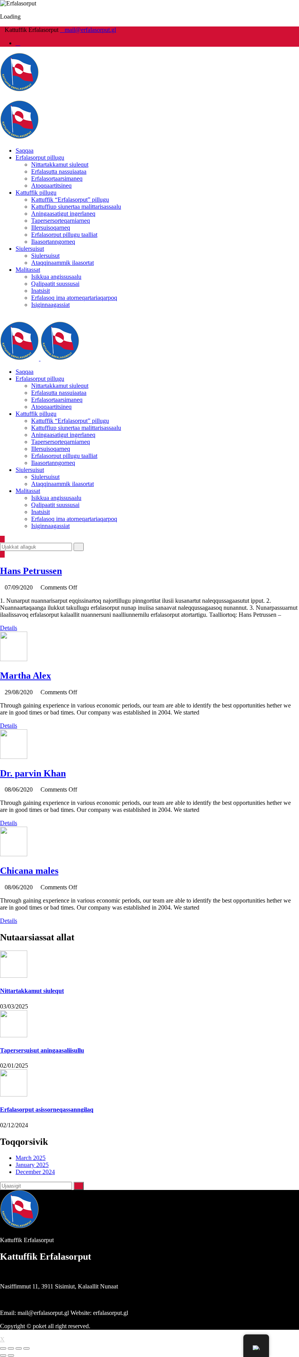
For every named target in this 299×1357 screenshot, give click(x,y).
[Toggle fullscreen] (19, 1348)
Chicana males (29, 871)
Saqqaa (24, 150)
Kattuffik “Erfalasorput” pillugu (70, 199)
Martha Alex (25, 676)
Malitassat (28, 269)
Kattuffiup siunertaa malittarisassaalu (76, 206)
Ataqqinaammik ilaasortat (62, 262)
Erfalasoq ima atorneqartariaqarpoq (74, 297)
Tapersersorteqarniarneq (60, 220)
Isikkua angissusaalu (56, 276)
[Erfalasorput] (19, 89)
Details (8, 628)
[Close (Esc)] (3, 1348)
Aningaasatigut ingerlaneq (63, 213)
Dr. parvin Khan (33, 773)
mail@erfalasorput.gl (90, 29)
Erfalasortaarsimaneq (57, 178)
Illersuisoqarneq (50, 227)
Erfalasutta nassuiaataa (58, 171)
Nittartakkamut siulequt (59, 164)
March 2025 (31, 1158)
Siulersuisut (30, 248)
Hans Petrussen (31, 571)
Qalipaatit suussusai (55, 283)
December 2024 (35, 1172)
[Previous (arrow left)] (3, 1355)
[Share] (11, 1348)
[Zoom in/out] (26, 1348)
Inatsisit (40, 290)
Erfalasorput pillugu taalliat (64, 234)
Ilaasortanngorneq (53, 241)
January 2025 (32, 1165)
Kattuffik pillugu (36, 192)
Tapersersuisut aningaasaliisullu (42, 1050)
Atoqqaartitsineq (51, 185)
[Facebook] (18, 43)
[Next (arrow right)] (11, 1355)
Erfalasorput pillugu (40, 157)
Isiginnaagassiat (50, 304)
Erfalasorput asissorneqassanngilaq (46, 1109)
